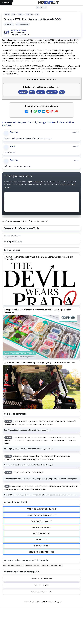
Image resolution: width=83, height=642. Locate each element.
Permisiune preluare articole (41, 578)
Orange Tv (29, 14)
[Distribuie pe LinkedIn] (43, 111)
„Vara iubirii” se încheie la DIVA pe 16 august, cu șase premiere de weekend (39, 363)
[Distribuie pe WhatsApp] (35, 111)
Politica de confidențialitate (41, 592)
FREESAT (11, 566)
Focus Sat (19, 566)
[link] (41, 280)
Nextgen (29, 566)
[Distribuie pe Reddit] (47, 111)
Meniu (6, 2)
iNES (60, 566)
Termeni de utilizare (41, 585)
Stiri (36, 14)
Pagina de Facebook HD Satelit (41, 509)
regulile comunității (35, 181)
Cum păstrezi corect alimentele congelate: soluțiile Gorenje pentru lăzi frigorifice (37, 311)
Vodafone (53, 566)
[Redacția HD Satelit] (6, 32)
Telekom (45, 566)
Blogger (58, 602)
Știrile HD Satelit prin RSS (41, 552)
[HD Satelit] (48, 2)
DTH (13, 14)
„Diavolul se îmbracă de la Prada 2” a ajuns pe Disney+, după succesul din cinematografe (38, 258)
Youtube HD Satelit (41, 527)
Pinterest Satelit (41, 546)
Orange (20, 14)
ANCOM (7, 14)
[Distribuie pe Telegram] (39, 111)
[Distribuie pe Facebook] (26, 111)
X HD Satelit (41, 540)
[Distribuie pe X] (30, 111)
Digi (4, 566)
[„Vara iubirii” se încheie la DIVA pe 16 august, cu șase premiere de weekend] (41, 387)
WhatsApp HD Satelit (41, 521)
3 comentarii (9, 24)
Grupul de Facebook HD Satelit (41, 515)
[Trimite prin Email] (56, 111)
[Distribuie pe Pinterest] (52, 111)
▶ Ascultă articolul (22, 24)
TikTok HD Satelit (41, 533)
